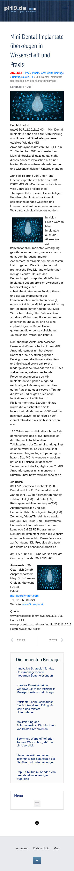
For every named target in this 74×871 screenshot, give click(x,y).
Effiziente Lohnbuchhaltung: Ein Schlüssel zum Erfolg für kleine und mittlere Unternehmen (35, 707)
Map (56, 848)
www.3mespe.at (32, 604)
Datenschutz (41, 848)
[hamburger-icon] (65, 7)
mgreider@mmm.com (24, 595)
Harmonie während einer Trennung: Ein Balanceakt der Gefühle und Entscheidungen (36, 758)
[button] (37, 803)
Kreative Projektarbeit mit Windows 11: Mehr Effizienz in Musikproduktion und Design (36, 689)
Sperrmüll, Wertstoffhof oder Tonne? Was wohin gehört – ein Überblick (35, 742)
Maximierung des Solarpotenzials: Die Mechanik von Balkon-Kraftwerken (36, 725)
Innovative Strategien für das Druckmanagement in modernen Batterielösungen (35, 672)
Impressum (22, 848)
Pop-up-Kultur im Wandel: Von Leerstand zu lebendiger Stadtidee (36, 775)
